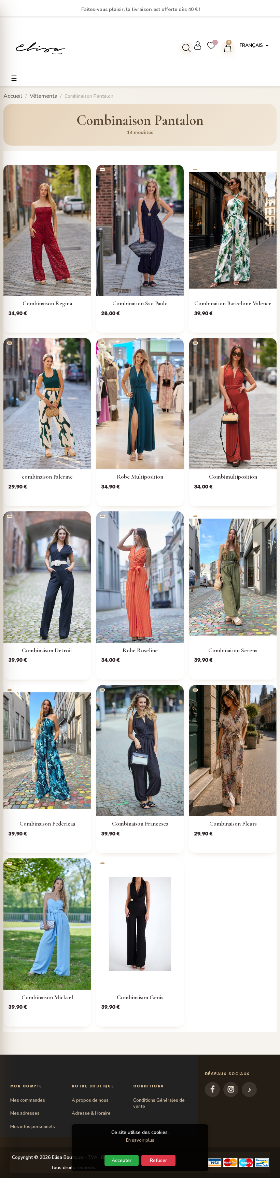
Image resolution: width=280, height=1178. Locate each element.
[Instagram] (230, 1089)
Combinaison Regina (47, 303)
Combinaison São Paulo (140, 303)
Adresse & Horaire (91, 1113)
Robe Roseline (140, 650)
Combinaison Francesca (140, 823)
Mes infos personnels (32, 1127)
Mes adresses (25, 1113)
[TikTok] (249, 1089)
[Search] (186, 47)
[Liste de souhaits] (214, 45)
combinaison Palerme (47, 476)
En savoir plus (140, 1140)
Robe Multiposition (140, 476)
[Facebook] (212, 1089)
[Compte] (200, 45)
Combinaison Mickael (47, 997)
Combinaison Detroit (47, 650)
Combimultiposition (233, 476)
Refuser (158, 1160)
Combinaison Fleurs (233, 823)
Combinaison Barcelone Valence (232, 303)
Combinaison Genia (140, 997)
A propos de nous (90, 1100)
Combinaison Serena (232, 650)
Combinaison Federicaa (47, 823)
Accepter (121, 1160)
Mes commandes (27, 1100)
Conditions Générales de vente (159, 1103)
